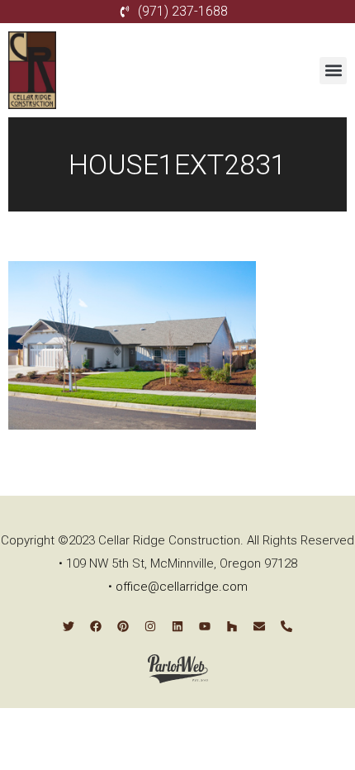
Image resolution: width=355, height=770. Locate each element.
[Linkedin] (177, 626)
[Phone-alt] (286, 626)
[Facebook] (95, 626)
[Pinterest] (123, 626)
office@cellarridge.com (182, 586)
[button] (333, 70)
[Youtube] (204, 626)
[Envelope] (259, 626)
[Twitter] (68, 626)
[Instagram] (150, 626)
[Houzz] (232, 626)
